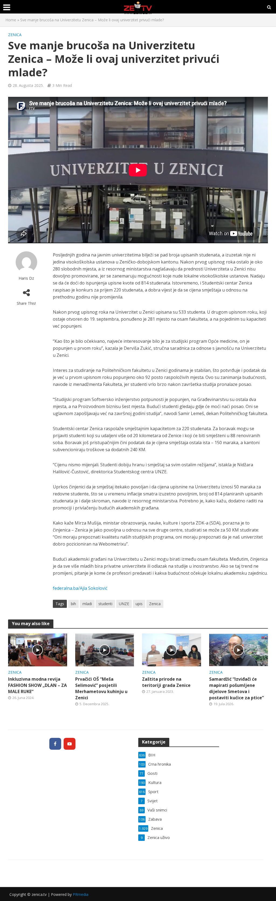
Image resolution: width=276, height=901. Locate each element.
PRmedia (80, 894)
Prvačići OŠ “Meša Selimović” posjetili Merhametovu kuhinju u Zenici (101, 688)
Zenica (15, 34)
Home (10, 19)
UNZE (124, 603)
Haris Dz (26, 278)
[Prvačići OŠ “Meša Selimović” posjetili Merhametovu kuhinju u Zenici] (104, 649)
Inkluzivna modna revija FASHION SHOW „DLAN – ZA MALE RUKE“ (37, 685)
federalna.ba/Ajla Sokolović (80, 588)
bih (73, 603)
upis (139, 603)
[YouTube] (69, 744)
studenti (105, 603)
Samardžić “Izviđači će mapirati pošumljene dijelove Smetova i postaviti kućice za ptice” (236, 688)
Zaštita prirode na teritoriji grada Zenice (166, 682)
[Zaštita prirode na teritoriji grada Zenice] (171, 649)
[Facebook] (55, 744)
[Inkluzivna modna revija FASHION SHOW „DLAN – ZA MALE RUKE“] (37, 649)
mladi (87, 603)
